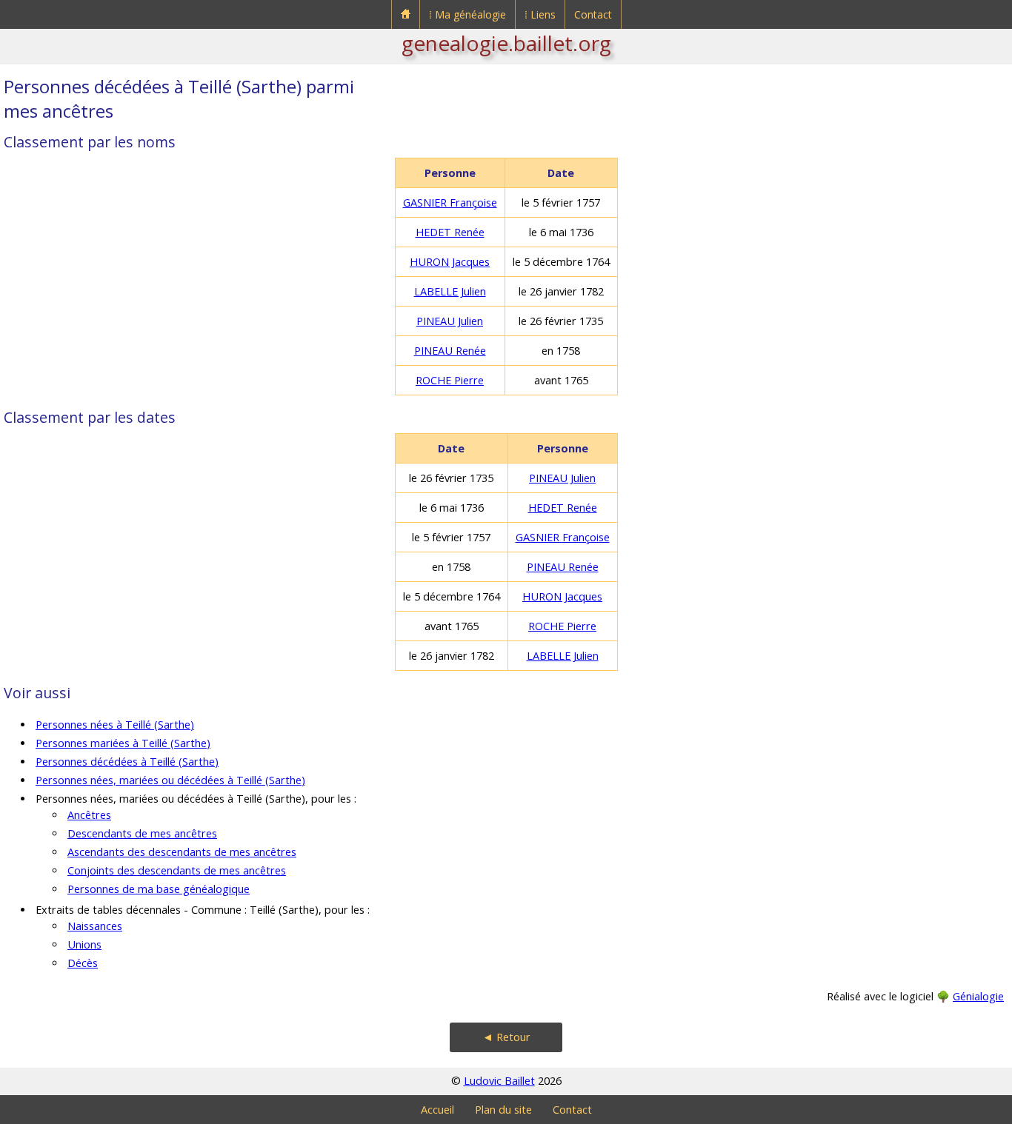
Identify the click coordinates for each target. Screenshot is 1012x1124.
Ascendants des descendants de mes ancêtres (181, 852)
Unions (84, 944)
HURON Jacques (450, 262)
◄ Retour (506, 1037)
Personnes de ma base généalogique (158, 889)
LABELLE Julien (450, 291)
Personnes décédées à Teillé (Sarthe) (127, 762)
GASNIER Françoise (450, 202)
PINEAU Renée (450, 351)
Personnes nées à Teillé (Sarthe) (115, 724)
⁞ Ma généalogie (467, 14)
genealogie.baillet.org (506, 43)
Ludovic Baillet (499, 1081)
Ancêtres (89, 815)
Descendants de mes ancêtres (142, 833)
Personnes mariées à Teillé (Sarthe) (123, 743)
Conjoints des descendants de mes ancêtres (176, 870)
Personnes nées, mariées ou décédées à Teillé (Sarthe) (170, 780)
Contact (593, 14)
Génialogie (978, 996)
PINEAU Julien (449, 321)
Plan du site (503, 1110)
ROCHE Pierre (450, 380)
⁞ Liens (540, 14)
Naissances (94, 926)
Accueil (437, 1110)
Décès (82, 963)
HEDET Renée (450, 232)
